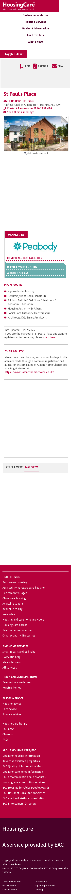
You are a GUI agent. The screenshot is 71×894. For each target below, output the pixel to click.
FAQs (5, 739)
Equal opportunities (45, 885)
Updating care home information (22, 771)
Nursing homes (11, 687)
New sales (8, 614)
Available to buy (12, 608)
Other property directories (18, 635)
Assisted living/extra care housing (23, 587)
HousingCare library (14, 723)
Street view (14, 467)
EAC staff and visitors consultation (23, 798)
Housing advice (11, 703)
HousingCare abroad (15, 624)
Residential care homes (17, 682)
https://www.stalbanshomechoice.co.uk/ (29, 372)
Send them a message (20, 112)
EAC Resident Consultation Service (24, 792)
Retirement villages (14, 592)
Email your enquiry (23, 267)
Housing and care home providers (23, 619)
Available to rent (12, 603)
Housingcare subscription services (23, 782)
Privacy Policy (9, 885)
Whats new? (35, 41)
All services (9, 667)
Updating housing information (21, 755)
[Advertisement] (35, 193)
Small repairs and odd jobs (18, 651)
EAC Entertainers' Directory (19, 803)
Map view (31, 467)
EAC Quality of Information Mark (22, 766)
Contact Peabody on (29, 108)
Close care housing (14, 598)
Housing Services (35, 21)
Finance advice (11, 714)
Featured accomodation (17, 630)
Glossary (7, 734)
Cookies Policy (9, 889)
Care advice (9, 708)
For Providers (35, 35)
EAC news (8, 728)
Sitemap (39, 889)
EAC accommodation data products (24, 776)
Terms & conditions (11, 881)
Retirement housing (14, 582)
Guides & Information (35, 28)
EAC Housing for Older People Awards (25, 787)
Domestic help (11, 656)
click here (49, 337)
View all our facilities (26, 257)
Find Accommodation (35, 15)
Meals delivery (11, 662)
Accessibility (41, 881)
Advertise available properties (21, 761)
